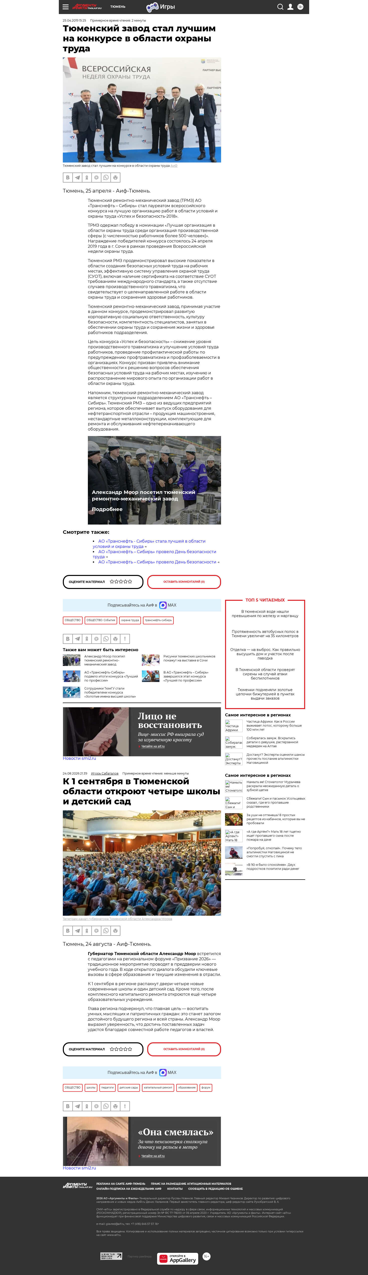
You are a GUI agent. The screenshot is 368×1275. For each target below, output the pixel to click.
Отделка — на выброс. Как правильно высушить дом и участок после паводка (265, 654)
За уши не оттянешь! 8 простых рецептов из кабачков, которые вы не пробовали (276, 819)
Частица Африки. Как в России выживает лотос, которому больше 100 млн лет (274, 725)
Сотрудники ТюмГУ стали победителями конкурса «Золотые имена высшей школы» (110, 692)
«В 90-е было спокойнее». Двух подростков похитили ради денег (273, 867)
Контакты (174, 1189)
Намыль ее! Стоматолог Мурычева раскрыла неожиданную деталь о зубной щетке (273, 786)
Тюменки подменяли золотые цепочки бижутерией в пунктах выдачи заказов (265, 694)
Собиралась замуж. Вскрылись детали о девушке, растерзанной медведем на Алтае (272, 742)
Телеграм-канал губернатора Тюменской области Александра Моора (117, 919)
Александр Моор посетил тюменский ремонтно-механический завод (143, 495)
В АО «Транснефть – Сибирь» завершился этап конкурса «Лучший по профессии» (186, 676)
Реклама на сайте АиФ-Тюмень (120, 1183)
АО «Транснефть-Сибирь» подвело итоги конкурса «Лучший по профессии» (111, 676)
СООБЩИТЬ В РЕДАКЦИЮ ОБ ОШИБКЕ (215, 1189)
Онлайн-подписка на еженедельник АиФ (128, 1189)
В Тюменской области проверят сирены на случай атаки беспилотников (265, 674)
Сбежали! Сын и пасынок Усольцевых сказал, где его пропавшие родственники (276, 802)
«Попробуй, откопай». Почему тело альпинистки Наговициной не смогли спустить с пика (274, 852)
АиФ (173, 165)
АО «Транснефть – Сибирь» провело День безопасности (157, 562)
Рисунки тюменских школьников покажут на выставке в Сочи (189, 658)
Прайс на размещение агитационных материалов (191, 1183)
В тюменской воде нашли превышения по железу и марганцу (265, 614)
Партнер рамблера (139, 1256)
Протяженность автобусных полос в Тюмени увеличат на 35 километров (265, 634)
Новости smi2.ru (79, 758)
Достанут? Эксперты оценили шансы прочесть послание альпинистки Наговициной (276, 758)
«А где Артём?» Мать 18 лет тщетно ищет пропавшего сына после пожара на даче (274, 835)
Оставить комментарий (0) (184, 581)
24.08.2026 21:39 (75, 773)
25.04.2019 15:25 (74, 20)
